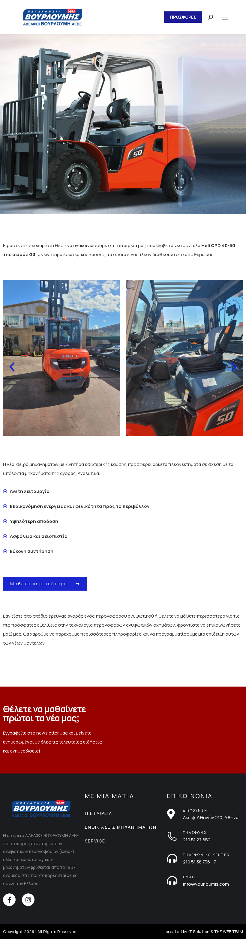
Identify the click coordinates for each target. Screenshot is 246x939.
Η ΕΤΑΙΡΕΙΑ (98, 813)
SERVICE (95, 841)
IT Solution (199, 931)
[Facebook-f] (9, 899)
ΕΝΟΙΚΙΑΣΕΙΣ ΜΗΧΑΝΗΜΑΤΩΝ (121, 827)
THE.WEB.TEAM (228, 931)
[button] (12, 367)
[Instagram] (28, 899)
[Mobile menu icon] (225, 17)
